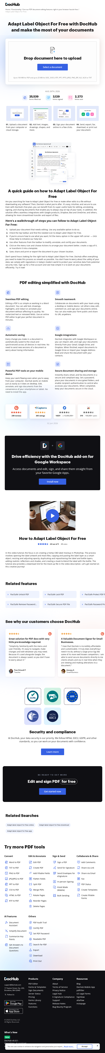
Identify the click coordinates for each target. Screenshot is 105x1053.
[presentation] (52, 61)
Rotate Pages (39, 895)
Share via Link (87, 867)
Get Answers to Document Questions (16, 947)
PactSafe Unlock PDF (19, 594)
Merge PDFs (38, 889)
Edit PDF (37, 862)
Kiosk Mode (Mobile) (62, 888)
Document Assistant (14, 924)
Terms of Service (60, 987)
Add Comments (88, 862)
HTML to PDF (15, 895)
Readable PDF (39, 939)
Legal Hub (57, 993)
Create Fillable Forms (87, 896)
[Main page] (12, 5)
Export (36, 950)
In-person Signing (65, 881)
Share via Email (88, 873)
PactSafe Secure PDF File (59, 604)
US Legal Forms (84, 993)
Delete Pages (39, 906)
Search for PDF (40, 944)
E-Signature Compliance (63, 997)
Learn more (52, 751)
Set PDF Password (41, 933)
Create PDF (38, 867)
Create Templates (89, 889)
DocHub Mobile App (86, 987)
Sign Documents (35, 990)
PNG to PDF (14, 873)
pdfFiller (80, 990)
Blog (79, 983)
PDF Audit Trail (40, 922)
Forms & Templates (37, 987)
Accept (85, 1046)
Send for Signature (66, 867)
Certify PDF (38, 928)
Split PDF (37, 884)
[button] (52, 515)
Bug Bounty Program (61, 1007)
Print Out (37, 961)
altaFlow (80, 1000)
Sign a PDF (62, 862)
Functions (32, 1007)
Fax (82, 878)
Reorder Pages (39, 900)
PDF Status (86, 884)
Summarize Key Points (16, 938)
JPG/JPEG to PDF (16, 878)
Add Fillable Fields (41, 873)
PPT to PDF (14, 884)
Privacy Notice (58, 990)
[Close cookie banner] (97, 1046)
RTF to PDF (14, 900)
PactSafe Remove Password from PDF (24, 604)
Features (32, 1003)
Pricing (31, 997)
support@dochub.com (12, 985)
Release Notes (58, 1003)
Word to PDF (14, 862)
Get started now (52, 791)
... (68, 1046)
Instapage (81, 1003)
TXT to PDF (14, 867)
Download (37, 955)
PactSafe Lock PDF (56, 594)
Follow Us (10, 994)
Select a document (52, 67)
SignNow (81, 997)
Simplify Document (18, 931)
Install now (52, 481)
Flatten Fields (39, 878)
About (55, 983)
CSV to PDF (14, 889)
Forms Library (34, 1000)
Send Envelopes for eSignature (66, 874)
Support (56, 1000)
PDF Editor (33, 983)
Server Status (34, 993)
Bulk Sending (63, 895)
